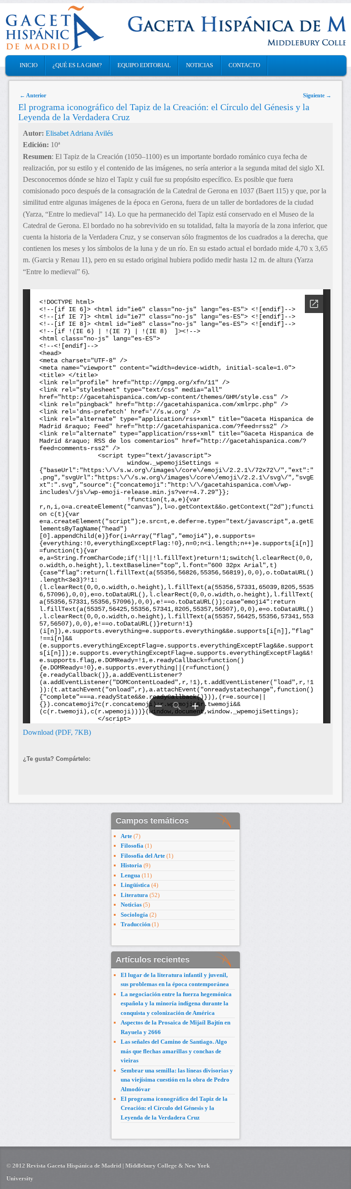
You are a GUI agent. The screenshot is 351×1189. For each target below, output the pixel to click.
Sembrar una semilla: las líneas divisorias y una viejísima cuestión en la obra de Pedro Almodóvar (177, 1080)
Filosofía (132, 845)
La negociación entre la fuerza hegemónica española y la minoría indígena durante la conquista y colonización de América (176, 1003)
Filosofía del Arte (143, 855)
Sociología (134, 914)
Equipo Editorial (144, 65)
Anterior (33, 95)
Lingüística (135, 884)
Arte (126, 836)
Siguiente (317, 95)
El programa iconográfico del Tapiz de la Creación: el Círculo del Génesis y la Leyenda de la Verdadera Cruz (174, 1108)
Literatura (134, 895)
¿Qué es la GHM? (77, 65)
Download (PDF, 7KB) (57, 732)
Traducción (135, 924)
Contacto (244, 65)
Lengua (130, 875)
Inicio (28, 65)
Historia (131, 865)
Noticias (199, 65)
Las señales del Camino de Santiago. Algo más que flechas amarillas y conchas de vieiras (174, 1051)
